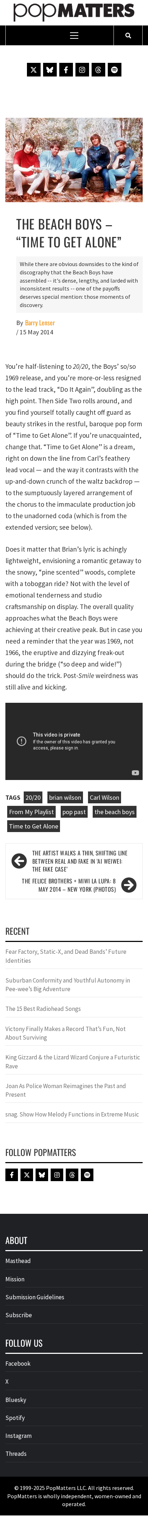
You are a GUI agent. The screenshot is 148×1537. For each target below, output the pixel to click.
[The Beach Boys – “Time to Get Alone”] (74, 159)
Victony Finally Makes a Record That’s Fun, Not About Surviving (65, 1033)
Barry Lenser (40, 322)
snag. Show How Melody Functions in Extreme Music (72, 1114)
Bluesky (15, 1400)
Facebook (18, 1363)
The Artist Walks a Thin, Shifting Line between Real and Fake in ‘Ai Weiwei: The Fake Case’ (80, 861)
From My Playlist (31, 812)
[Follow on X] (34, 69)
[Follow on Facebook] (66, 69)
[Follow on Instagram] (82, 69)
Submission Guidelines (34, 1297)
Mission (14, 1279)
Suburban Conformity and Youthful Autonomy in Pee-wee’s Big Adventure (67, 984)
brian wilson (65, 797)
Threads (16, 1454)
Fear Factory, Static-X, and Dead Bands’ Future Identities (65, 956)
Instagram (18, 1436)
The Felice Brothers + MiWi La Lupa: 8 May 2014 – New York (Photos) (69, 885)
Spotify (15, 1418)
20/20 (33, 797)
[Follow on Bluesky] (50, 69)
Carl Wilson (104, 797)
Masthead (18, 1261)
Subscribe (18, 1315)
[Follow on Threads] (98, 69)
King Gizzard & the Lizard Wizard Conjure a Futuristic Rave (72, 1061)
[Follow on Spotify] (114, 69)
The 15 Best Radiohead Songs (43, 1009)
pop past (74, 812)
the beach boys (114, 812)
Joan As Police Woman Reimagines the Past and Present (65, 1090)
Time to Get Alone (33, 826)
